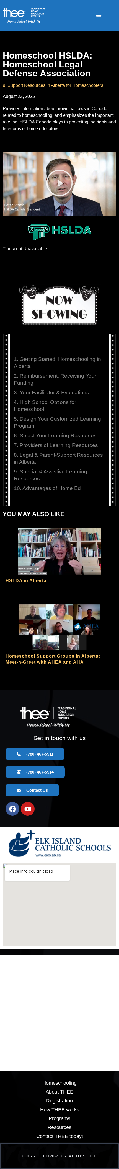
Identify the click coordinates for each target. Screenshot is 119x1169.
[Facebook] (12, 809)
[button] (99, 15)
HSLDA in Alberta (26, 580)
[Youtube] (28, 809)
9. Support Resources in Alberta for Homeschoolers (53, 85)
